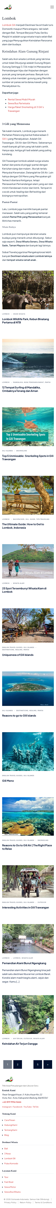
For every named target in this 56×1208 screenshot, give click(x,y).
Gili (27, 519)
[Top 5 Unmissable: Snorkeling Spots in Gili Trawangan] (28, 426)
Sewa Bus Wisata (12, 1191)
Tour (6, 1177)
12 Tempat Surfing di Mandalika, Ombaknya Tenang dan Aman (21, 389)
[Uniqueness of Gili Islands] (28, 625)
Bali (6, 1148)
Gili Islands (7, 451)
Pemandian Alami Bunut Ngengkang (24, 963)
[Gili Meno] (28, 751)
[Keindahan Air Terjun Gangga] (28, 1014)
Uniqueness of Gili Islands (17, 654)
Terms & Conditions (43, 1202)
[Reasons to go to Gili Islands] (28, 688)
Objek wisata (19, 314)
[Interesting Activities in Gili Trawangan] (28, 881)
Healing (18, 650)
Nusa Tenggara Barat (34, 382)
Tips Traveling (42, 519)
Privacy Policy (10, 1202)
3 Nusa (7, 1153)
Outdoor (42, 902)
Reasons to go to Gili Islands (19, 715)
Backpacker (18, 519)
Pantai (48, 382)
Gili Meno (8, 780)
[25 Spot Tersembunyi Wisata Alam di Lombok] (28, 561)
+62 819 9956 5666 (11, 1102)
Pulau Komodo (11, 1163)
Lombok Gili (8, 24)
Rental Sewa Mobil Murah (21, 99)
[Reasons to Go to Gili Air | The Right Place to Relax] (28, 816)
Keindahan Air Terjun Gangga (19, 1043)
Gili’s (5, 138)
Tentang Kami (10, 1130)
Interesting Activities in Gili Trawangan (25, 907)
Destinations (8, 650)
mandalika (18, 382)
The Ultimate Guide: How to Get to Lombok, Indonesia (23, 525)
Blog (6, 1135)
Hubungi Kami (10, 1125)
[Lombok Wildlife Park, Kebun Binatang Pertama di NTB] (28, 289)
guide (32, 519)
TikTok (36, 1107)
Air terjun (17, 1038)
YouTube (28, 1107)
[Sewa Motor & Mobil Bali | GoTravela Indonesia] (7, 7)
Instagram (7, 1107)
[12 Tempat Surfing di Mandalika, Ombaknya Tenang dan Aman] (28, 358)
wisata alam (18, 583)
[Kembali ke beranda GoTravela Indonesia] (28, 1079)
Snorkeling (21, 451)
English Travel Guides (12, 647)
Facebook (17, 1107)
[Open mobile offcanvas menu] (52, 7)
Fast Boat (8, 1182)
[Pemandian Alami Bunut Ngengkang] (28, 938)
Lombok (6, 314)
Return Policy (25, 1202)
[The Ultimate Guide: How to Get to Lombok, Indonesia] (28, 494)
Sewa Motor (10, 1187)
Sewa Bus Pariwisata (19, 103)
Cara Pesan (9, 1120)
